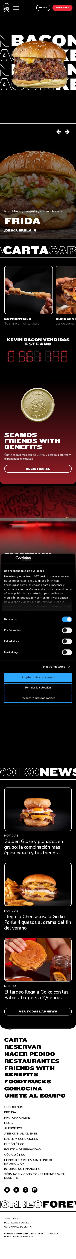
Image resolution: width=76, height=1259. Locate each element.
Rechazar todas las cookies (38, 698)
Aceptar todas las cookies (38, 677)
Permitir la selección (38, 687)
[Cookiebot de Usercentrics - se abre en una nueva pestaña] (19, 558)
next (67, 132)
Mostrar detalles (54, 666)
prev (59, 132)
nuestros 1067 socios (33, 576)
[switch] (67, 630)
